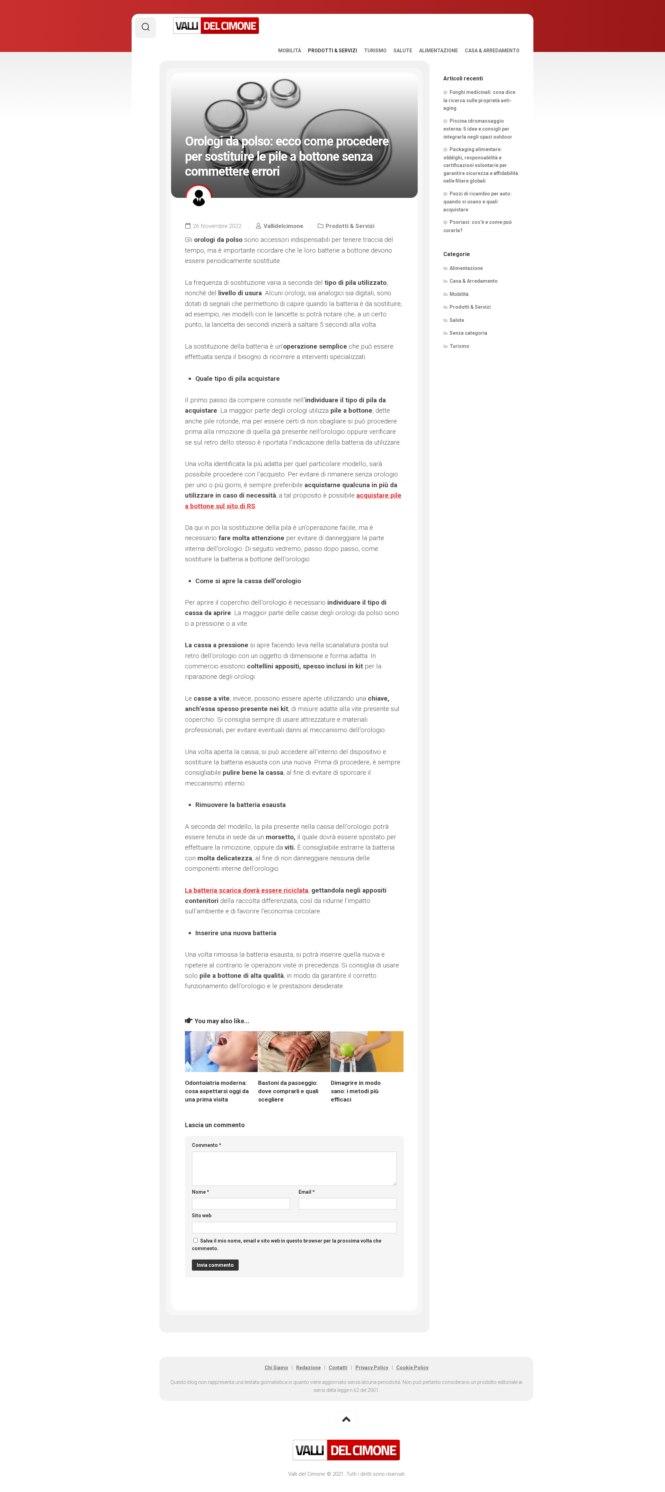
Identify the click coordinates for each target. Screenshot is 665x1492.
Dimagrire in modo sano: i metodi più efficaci (356, 1091)
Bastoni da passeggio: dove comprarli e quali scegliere (288, 1091)
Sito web (201, 1215)
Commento (206, 1145)
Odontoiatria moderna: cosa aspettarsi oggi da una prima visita (217, 1091)
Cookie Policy (412, 1367)
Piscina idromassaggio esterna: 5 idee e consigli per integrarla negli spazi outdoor (477, 129)
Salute (402, 50)
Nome (200, 1192)
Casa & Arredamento (492, 50)
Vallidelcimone (283, 225)
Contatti (338, 1367)
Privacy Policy (371, 1367)
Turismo (375, 50)
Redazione (308, 1367)
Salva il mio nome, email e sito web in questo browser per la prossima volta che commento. (286, 1245)
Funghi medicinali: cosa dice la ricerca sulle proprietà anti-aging (479, 100)
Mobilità (289, 50)
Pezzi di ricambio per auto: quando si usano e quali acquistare (477, 201)
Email (307, 1192)
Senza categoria (468, 333)
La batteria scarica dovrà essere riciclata (246, 890)
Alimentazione (438, 50)
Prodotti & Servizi (332, 50)
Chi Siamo (276, 1367)
